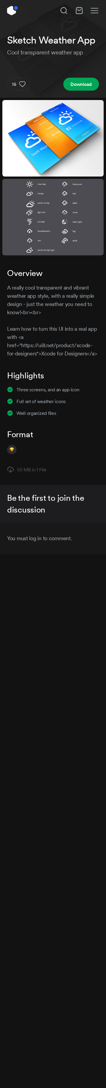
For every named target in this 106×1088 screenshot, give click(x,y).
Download (81, 84)
